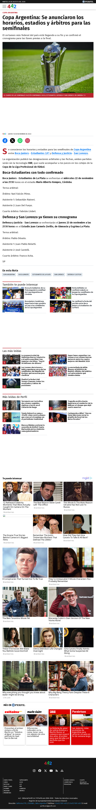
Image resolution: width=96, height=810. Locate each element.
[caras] (59, 712)
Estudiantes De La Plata (41, 274)
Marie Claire (8, 786)
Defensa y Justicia (62, 153)
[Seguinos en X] (45, 770)
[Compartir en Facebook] (5, 140)
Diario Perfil (8, 780)
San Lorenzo (59, 274)
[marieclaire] (36, 712)
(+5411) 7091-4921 (61, 803)
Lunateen (23, 788)
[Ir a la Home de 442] (12, 7)
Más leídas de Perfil (14, 397)
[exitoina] (14, 712)
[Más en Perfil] (18, 705)
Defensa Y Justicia (74, 274)
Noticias (6, 784)
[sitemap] (62, 771)
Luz (21, 784)
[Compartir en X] (12, 140)
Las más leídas (11, 351)
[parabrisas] (81, 712)
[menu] (4, 6)
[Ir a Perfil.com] (88, 2)
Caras (6, 782)
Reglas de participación (84, 783)
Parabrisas (7, 793)
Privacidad (67, 784)
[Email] (27, 140)
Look (21, 782)
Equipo (82, 780)
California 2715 (21, 803)
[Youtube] (51, 771)
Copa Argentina (82, 149)
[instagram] (34, 770)
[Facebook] (39, 771)
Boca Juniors (22, 153)
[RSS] (57, 771)
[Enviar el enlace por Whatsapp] (20, 140)
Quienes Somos (69, 780)
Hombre (6, 788)
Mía (21, 786)
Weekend (7, 791)
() (40, 153)
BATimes (22, 791)
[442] (48, 763)
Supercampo (24, 780)
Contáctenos (68, 782)
